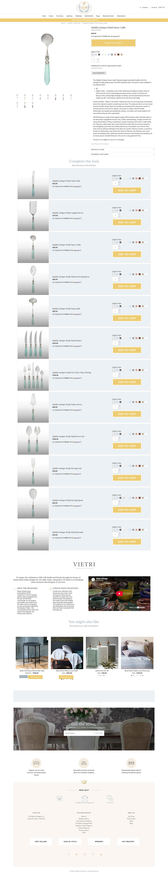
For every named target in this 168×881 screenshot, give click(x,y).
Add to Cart (113, 43)
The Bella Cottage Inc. (80, 871)
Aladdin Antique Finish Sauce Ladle (66, 245)
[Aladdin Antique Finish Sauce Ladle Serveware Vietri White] (71, 97)
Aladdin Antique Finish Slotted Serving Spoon (70, 277)
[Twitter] (76, 854)
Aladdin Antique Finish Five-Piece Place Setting (71, 372)
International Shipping (83, 821)
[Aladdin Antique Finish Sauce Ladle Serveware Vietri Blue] (24, 105)
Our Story (131, 816)
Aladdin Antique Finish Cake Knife (66, 181)
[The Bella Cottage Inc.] (84, 2)
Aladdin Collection (73, 23)
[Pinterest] (93, 854)
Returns (83, 816)
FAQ (83, 833)
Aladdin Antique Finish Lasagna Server (67, 213)
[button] (123, 36)
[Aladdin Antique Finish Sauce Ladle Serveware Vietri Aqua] (47, 59)
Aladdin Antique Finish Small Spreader (68, 532)
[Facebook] (68, 854)
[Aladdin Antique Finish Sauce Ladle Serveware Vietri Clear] (17, 97)
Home (63, 23)
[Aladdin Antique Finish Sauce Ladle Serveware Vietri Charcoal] (32, 105)
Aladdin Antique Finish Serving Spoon (67, 500)
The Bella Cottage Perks (83, 823)
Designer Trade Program (84, 826)
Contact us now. (96, 68)
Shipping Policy (83, 819)
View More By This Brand (99, 144)
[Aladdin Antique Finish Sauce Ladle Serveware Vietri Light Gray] (40, 97)
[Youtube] (101, 854)
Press (131, 821)
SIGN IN (154, 7)
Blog (131, 823)
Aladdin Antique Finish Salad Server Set (68, 436)
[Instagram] (84, 854)
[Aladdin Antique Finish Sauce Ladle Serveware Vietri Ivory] (24, 97)
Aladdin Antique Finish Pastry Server (67, 404)
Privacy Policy (84, 830)
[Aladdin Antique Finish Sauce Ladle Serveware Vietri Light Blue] (32, 97)
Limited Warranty (84, 828)
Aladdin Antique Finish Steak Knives (66, 340)
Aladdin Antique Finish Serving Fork (67, 468)
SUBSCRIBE (99, 733)
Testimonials (131, 819)
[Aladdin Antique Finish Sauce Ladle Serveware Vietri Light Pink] (48, 97)
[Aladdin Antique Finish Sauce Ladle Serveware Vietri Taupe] (63, 97)
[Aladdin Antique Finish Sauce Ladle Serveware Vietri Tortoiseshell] (55, 97)
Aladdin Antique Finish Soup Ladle (66, 309)
